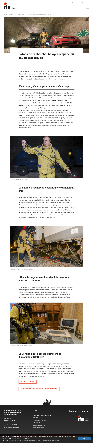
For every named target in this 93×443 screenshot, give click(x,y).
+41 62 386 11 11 (11, 425)
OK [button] (84, 438)
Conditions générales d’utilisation (39, 421)
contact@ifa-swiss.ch (13, 427)
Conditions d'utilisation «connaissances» (40, 426)
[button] (12, 158)
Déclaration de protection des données (42, 416)
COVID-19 (36, 410)
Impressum (36, 413)
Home (5, 14)
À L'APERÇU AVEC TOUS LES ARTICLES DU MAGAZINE (39, 388)
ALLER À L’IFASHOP (27, 381)
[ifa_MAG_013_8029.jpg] (46, 35)
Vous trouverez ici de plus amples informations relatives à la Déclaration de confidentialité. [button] (31, 440)
